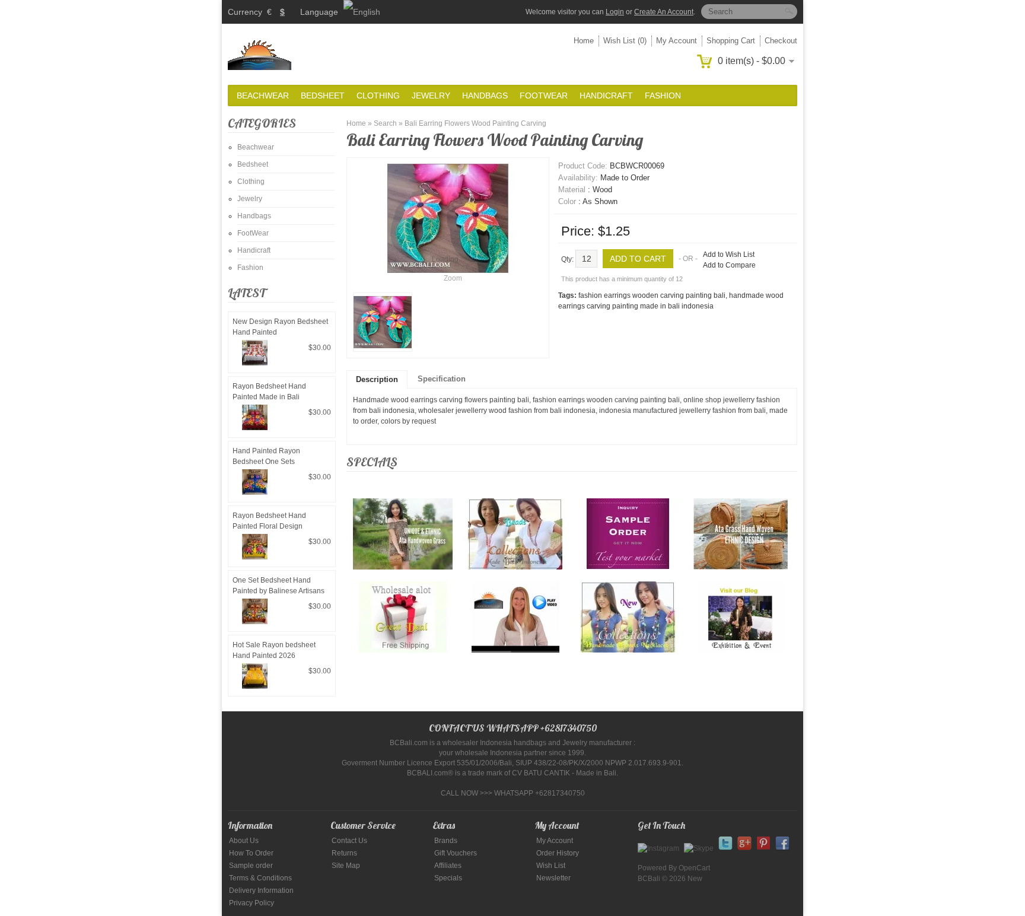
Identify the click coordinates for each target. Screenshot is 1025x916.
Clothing (378, 95)
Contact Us (349, 841)
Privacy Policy (251, 903)
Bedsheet (323, 95)
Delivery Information (261, 890)
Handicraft (606, 95)
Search (385, 123)
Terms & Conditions (260, 878)
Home (584, 40)
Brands (445, 841)
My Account (676, 40)
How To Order (251, 853)
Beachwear (263, 95)
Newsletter (553, 878)
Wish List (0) (625, 40)
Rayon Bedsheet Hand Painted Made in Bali (269, 391)
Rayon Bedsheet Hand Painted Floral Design (269, 520)
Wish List (550, 865)
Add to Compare (729, 265)
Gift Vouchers (455, 853)
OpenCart (694, 868)
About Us (244, 841)
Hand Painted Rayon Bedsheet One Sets (266, 456)
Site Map (346, 865)
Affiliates (447, 865)
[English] (361, 12)
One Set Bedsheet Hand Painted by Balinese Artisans (278, 585)
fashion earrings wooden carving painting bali (651, 295)
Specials (448, 878)
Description (377, 379)
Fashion (663, 95)
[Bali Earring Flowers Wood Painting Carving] (382, 322)
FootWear (544, 95)
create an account (663, 12)
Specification (442, 378)
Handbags (485, 95)
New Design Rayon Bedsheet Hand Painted (280, 326)
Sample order (251, 865)
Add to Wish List (729, 254)
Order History (557, 853)
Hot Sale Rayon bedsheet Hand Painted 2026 (274, 650)
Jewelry (431, 95)
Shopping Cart (730, 40)
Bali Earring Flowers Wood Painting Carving (475, 123)
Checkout (781, 40)
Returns (344, 853)
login (615, 12)
